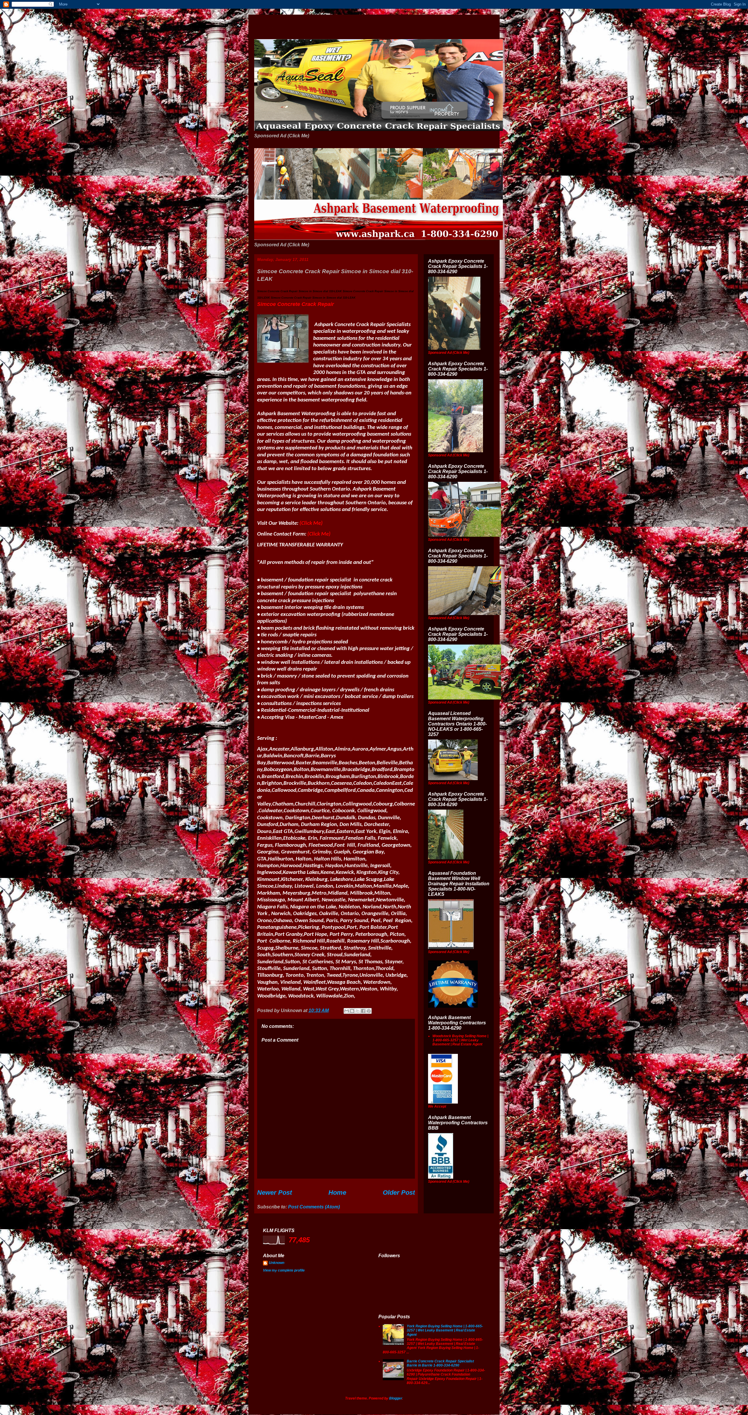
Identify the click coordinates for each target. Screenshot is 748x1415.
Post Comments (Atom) (314, 1206)
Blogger (395, 1398)
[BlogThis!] (352, 1011)
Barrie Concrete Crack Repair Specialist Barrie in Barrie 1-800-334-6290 (440, 1363)
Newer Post (274, 1192)
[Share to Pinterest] (369, 1011)
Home (337, 1192)
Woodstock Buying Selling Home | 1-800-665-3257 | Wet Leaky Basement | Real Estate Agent (460, 1040)
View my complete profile (284, 1270)
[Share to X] (358, 1011)
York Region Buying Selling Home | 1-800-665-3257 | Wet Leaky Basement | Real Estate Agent (445, 1330)
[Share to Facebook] (363, 1011)
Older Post (399, 1192)
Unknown (276, 1263)
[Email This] (346, 1011)
